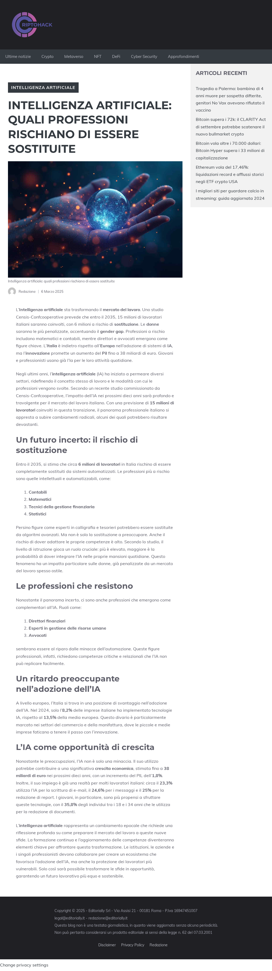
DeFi (116, 56)
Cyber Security (144, 56)
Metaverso (73, 56)
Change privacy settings (24, 965)
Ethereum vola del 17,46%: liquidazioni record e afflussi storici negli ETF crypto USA (230, 174)
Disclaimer (107, 945)
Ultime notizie (18, 56)
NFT (97, 56)
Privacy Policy (132, 945)
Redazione (159, 945)
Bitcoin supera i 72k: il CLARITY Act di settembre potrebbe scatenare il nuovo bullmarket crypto (231, 126)
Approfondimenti (183, 56)
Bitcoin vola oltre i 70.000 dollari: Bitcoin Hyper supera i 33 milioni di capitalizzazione (230, 150)
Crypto (47, 56)
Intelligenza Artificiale (43, 87)
